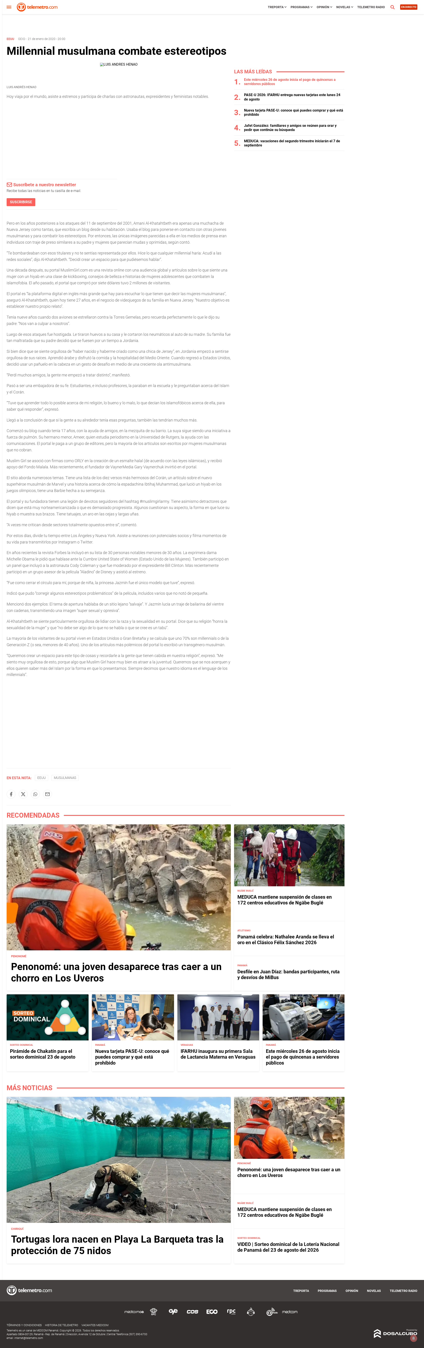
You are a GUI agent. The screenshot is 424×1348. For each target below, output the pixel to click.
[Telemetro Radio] (270, 1315)
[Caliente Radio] (251, 1315)
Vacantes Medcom (94, 1325)
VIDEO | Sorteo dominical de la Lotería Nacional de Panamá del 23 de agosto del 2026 (288, 1247)
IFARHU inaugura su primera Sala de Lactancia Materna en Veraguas (218, 1054)
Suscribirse (21, 202)
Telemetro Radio (371, 7)
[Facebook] (11, 794)
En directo (408, 7)
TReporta (276, 7)
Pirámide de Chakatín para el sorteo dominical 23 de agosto (42, 1054)
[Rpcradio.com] (231, 1315)
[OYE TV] (173, 1315)
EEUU (41, 778)
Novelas (343, 7)
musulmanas (65, 778)
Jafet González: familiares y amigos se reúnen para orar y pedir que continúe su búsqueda (290, 127)
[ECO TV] (212, 1315)
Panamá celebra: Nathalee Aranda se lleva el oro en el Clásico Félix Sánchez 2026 (285, 939)
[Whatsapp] (35, 794)
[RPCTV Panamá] (153, 1315)
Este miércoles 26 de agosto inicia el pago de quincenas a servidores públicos (303, 1057)
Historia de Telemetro (61, 1325)
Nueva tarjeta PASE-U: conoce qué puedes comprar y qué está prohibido (132, 1057)
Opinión (323, 7)
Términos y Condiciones (24, 1325)
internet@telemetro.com (28, 1338)
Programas (300, 7)
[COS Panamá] (192, 1315)
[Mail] (47, 794)
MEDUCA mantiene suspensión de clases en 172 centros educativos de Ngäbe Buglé (284, 900)
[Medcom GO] (134, 1315)
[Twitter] (23, 794)
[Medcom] (289, 1315)
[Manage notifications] (413, 1338)
